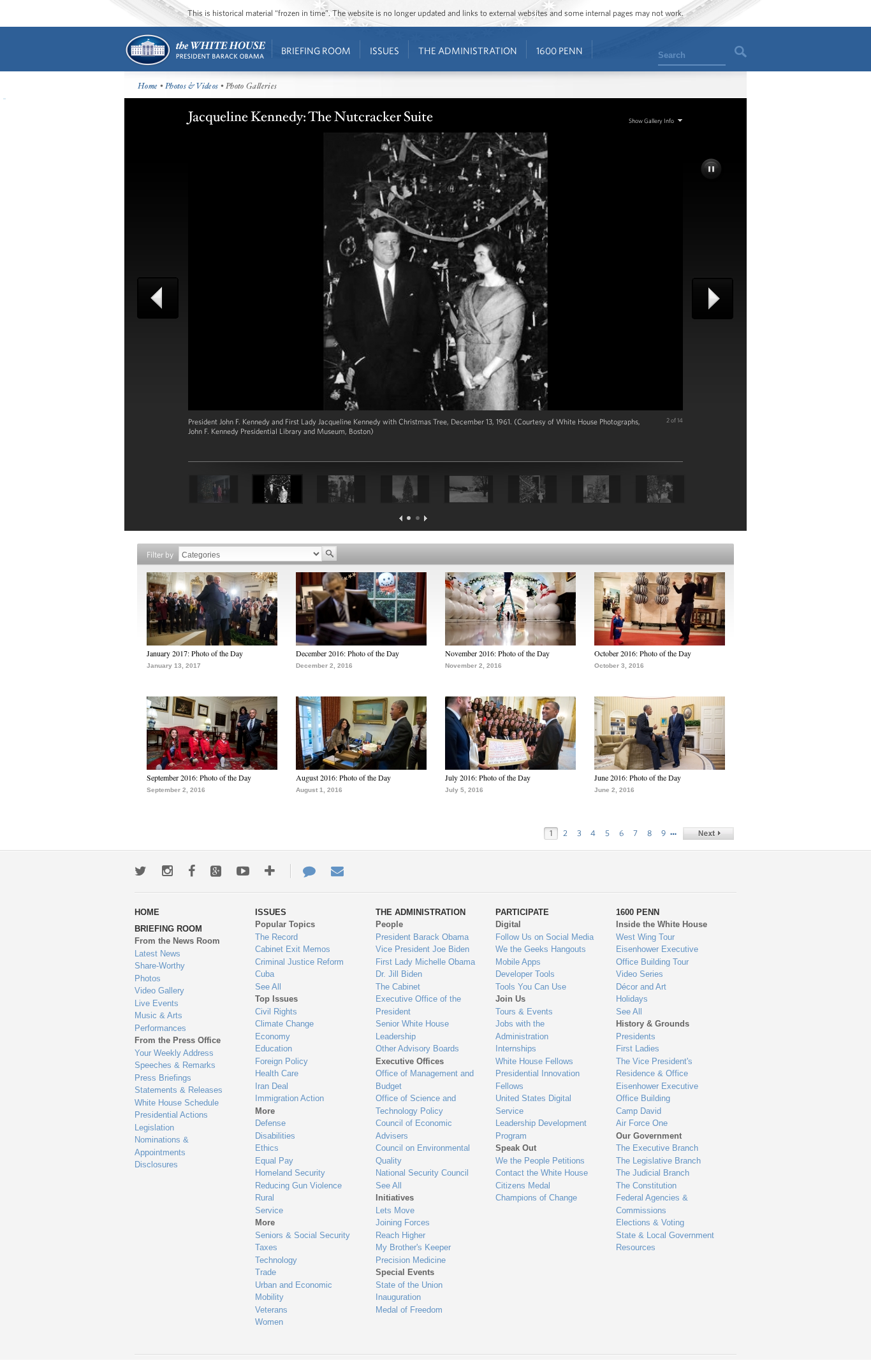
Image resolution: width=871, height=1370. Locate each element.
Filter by (160, 554)
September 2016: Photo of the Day (199, 777)
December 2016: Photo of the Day (347, 653)
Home (194, 50)
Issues (384, 50)
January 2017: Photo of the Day (195, 653)
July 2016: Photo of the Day (488, 777)
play (712, 170)
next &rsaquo (708, 833)
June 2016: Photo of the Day (637, 777)
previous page (400, 518)
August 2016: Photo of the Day (343, 777)
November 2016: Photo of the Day (497, 653)
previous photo (162, 298)
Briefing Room (316, 50)
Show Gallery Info (651, 120)
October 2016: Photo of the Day (642, 653)
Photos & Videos (192, 86)
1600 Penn (559, 50)
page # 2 (417, 518)
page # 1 (408, 518)
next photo (708, 298)
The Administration (467, 50)
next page (425, 518)
